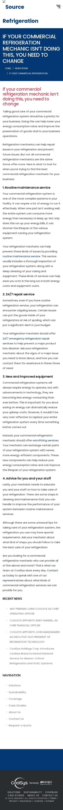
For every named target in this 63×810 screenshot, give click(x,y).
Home (8, 68)
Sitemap (50, 801)
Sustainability (17, 692)
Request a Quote (20, 725)
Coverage (15, 699)
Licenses (38, 801)
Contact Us (16, 719)
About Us (15, 712)
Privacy (13, 801)
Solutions (15, 685)
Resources (26, 801)
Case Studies (17, 705)
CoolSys (18, 798)
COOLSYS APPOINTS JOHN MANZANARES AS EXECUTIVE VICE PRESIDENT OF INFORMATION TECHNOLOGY (35, 637)
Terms (53, 798)
